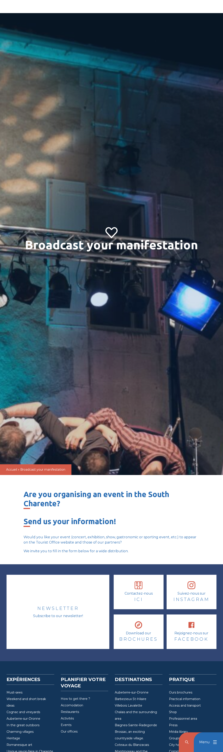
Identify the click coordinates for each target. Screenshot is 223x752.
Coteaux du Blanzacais (132, 745)
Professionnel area (183, 719)
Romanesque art (19, 745)
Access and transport (185, 705)
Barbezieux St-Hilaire (130, 699)
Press (173, 725)
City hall (175, 745)
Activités (67, 718)
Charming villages (20, 732)
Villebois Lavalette (128, 705)
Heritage (13, 738)
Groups (174, 738)
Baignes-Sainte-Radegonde (136, 725)
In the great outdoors (23, 725)
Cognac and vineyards (23, 712)
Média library (178, 732)
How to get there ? (75, 699)
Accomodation (72, 705)
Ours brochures (180, 692)
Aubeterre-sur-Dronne (23, 719)
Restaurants (70, 712)
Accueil (11, 470)
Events (66, 725)
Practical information (184, 699)
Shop (173, 712)
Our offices (69, 731)
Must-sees (14, 692)
